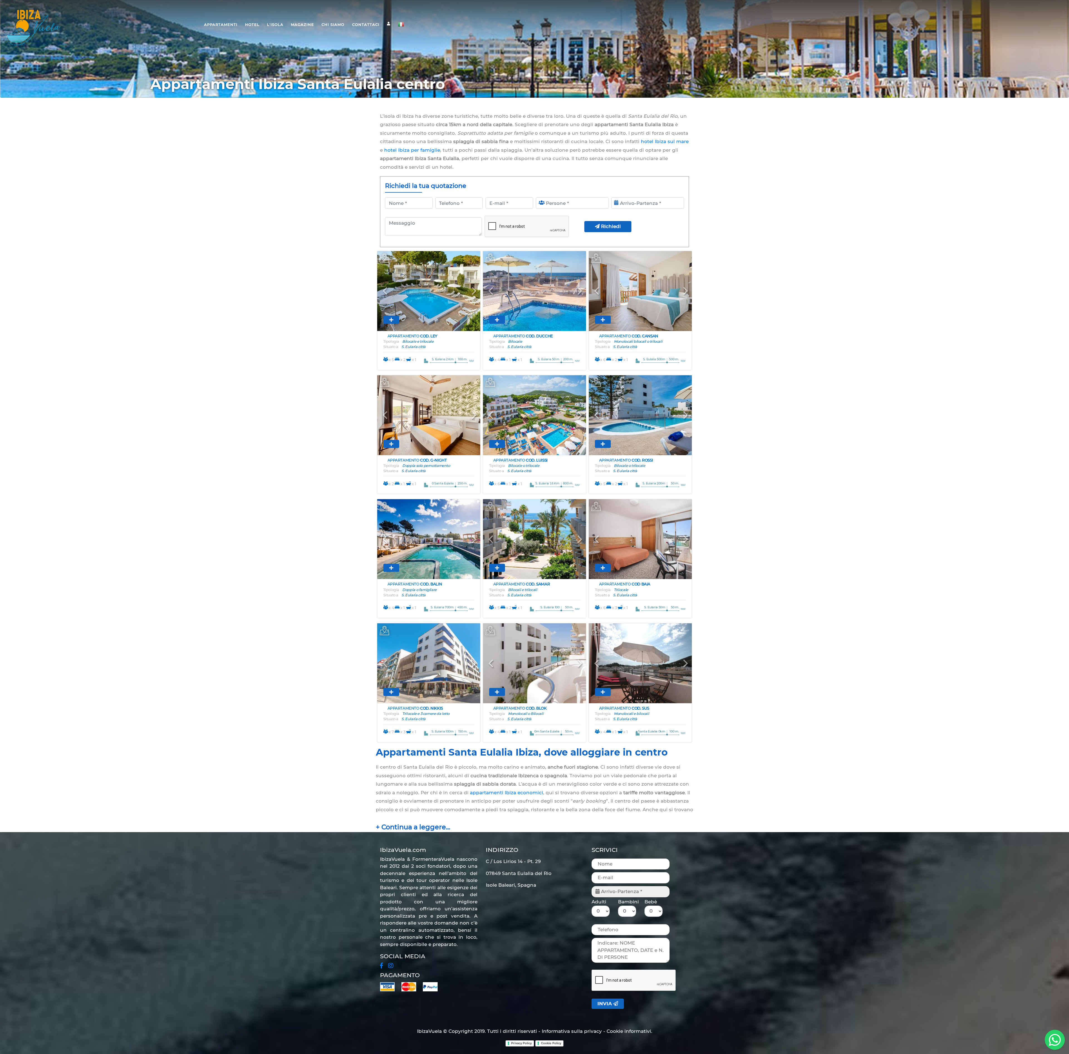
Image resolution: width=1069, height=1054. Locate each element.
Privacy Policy (521, 1043)
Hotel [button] (252, 24)
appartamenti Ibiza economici (506, 792)
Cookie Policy (551, 1043)
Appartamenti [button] (220, 24)
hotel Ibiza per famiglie (412, 150)
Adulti (599, 902)
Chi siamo (333, 24)
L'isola (275, 24)
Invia (605, 1003)
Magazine (302, 24)
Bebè (650, 902)
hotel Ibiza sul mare (665, 141)
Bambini (628, 902)
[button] (385, 291)
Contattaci (365, 24)
